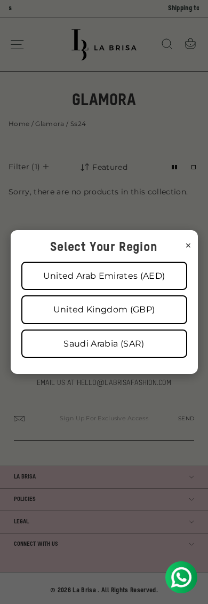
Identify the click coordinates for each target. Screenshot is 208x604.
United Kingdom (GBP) (104, 309)
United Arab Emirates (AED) (104, 276)
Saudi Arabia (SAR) (103, 344)
